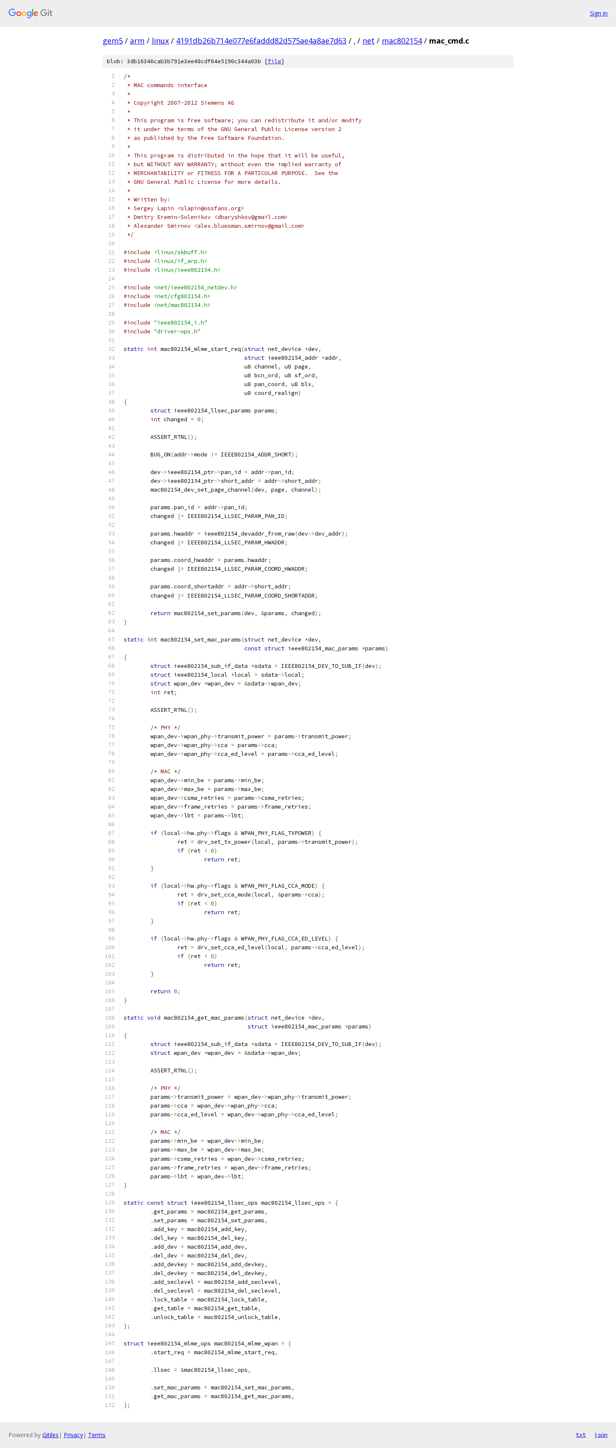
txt (581, 1434)
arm (137, 41)
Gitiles (50, 1435)
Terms (97, 1435)
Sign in (599, 13)
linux (160, 41)
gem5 (113, 41)
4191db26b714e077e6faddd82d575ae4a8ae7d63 (261, 41)
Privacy (73, 1435)
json (601, 1434)
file (274, 61)
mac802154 (402, 41)
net (368, 41)
